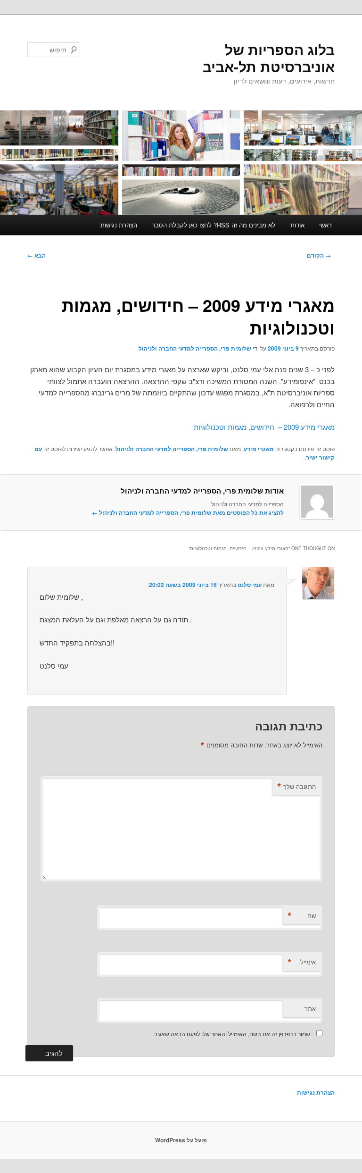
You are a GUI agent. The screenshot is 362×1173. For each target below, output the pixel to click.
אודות (297, 224)
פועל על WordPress (181, 1140)
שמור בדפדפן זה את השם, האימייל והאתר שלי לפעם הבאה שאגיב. (231, 1034)
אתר (310, 1008)
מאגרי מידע (259, 448)
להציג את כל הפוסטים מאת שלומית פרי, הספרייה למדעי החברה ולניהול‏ (188, 512)
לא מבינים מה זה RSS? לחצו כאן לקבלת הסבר (213, 224)
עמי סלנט (250, 584)
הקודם (319, 255)
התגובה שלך (296, 786)
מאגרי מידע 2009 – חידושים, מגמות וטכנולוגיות (264, 427)
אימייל (302, 962)
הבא (36, 255)
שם (302, 915)
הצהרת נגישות (118, 224)
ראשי (325, 224)
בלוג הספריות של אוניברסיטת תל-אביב (269, 57)
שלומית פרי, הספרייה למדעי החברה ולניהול (195, 348)
